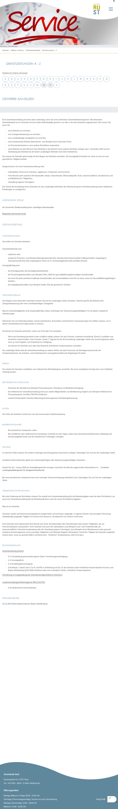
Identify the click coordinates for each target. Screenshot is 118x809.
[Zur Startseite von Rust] (96, 9)
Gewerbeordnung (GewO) (12, 551)
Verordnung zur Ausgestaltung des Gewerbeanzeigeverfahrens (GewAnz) (32, 575)
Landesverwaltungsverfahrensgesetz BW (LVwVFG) (23, 582)
